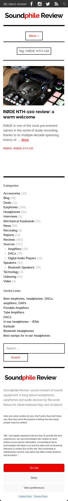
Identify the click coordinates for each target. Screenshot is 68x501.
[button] (64, 4)
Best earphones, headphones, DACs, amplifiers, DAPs (28, 301)
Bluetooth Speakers (21, 267)
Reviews (9, 239)
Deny (34, 477)
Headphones (11, 212)
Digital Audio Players (22, 258)
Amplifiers (15, 249)
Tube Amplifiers (13, 312)
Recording (10, 230)
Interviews (10, 216)
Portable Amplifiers (16, 308)
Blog (6, 198)
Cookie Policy (25, 496)
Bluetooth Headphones (18, 331)
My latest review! (15, 4)
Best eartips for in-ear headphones (26, 335)
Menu (32, 35)
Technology (11, 272)
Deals (7, 202)
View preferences (34, 487)
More (25, 140)
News (7, 225)
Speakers (9, 262)
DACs (12, 253)
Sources (9, 244)
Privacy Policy (41, 496)
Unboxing (9, 276)
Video (7, 281)
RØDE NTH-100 (24, 148)
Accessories (11, 193)
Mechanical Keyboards (18, 221)
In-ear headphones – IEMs (21, 321)
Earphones (10, 207)
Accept (34, 467)
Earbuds (9, 326)
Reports (8, 235)
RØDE (8, 148)
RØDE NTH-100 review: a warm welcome (28, 114)
